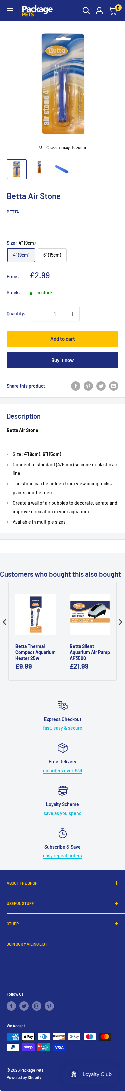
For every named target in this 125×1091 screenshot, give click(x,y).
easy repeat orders (62, 855)
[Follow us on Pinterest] (49, 1006)
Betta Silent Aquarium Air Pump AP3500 (90, 652)
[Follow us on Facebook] (11, 1006)
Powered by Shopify (24, 1077)
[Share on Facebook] (75, 386)
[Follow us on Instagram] (36, 1006)
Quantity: (16, 313)
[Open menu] (10, 10)
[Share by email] (113, 386)
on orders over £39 (62, 770)
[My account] (99, 10)
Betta (13, 211)
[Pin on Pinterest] (88, 386)
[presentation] (4, 622)
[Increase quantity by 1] (72, 314)
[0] (113, 11)
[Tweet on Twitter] (101, 386)
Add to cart (62, 339)
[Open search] (86, 10)
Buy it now (62, 360)
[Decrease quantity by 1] (37, 314)
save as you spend (63, 813)
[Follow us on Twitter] (24, 1006)
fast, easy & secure (62, 728)
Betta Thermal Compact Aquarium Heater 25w (35, 652)
